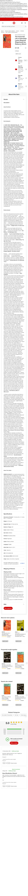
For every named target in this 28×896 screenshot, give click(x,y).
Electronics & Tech (15, 8)
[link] (18, 45)
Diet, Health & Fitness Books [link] (7, 715)
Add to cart (18, 53)
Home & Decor (9, 3)
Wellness (18, 6)
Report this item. (22, 563)
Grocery (5, 5)
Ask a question (8, 608)
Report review (14, 763)
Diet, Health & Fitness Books (11, 32)
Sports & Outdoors (6, 6)
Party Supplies (17, 9)
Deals (4, 12)
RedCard (10, 17)
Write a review (14, 743)
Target (2, 30)
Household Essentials (12, 5)
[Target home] (14, 23)
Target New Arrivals (4, 0)
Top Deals (9, 14)
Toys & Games (7, 8)
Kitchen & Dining (16, 3)
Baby (18, 5)
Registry (6, 17)
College (5, 2)
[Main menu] (2, 23)
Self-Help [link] (16, 715)
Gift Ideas (23, 9)
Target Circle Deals (15, 14)
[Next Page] (27, 631)
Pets (12, 6)
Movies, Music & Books (8, 9)
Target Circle (15, 17)
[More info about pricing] (25, 48)
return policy (9, 599)
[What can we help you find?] (14, 26)
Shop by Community (7, 11)
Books (17, 30)
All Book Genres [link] (23, 715)
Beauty (21, 5)
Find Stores (20, 17)
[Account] (21, 23)
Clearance (8, 12)
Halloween (9, 2)
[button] (18, 45)
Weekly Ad (22, 14)
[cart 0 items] (25, 23)
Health (14, 6)
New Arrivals (14, 12)
